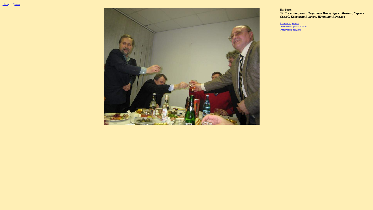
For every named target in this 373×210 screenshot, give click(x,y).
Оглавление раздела (290, 29)
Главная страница (289, 23)
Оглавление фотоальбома (293, 26)
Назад (6, 4)
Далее (16, 4)
